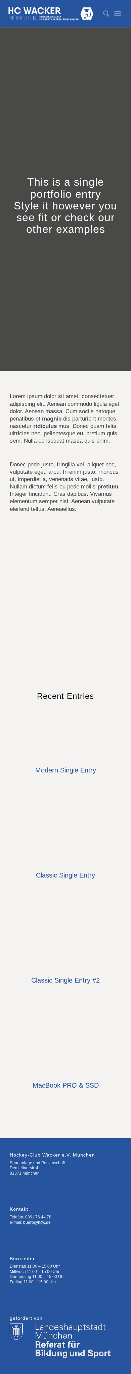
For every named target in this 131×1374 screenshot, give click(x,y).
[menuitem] (103, 13)
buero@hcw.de (37, 1222)
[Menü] (117, 14)
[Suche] (103, 13)
